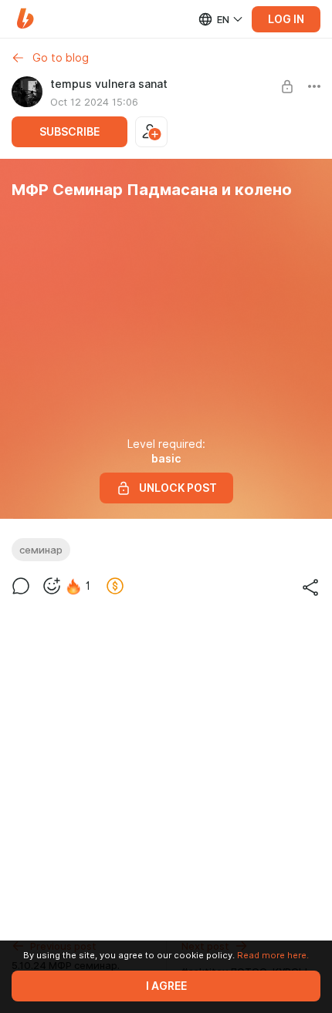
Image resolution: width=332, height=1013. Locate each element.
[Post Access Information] (287, 86)
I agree (166, 986)
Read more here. (273, 955)
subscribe (69, 132)
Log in (286, 19)
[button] (25, 18)
